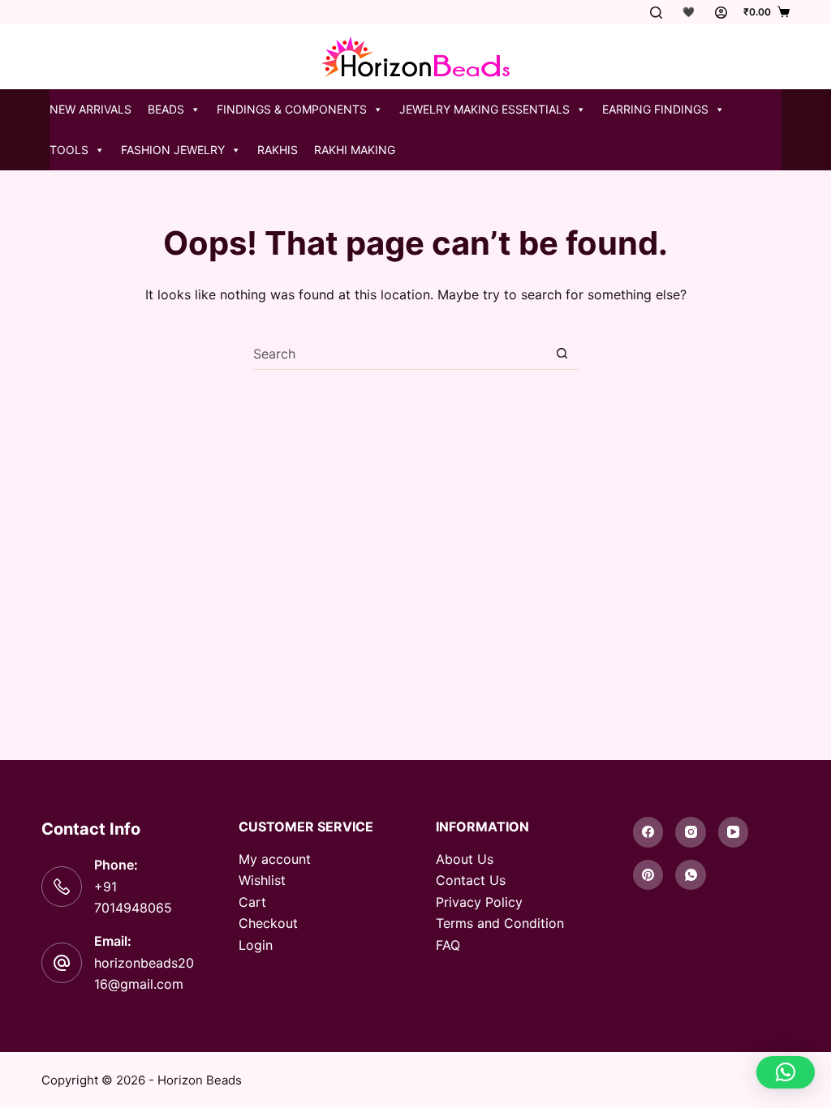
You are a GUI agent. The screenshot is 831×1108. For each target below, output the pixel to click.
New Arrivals (90, 109)
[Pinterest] (648, 875)
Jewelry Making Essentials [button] (484, 109)
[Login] (721, 12)
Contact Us (471, 880)
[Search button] (562, 353)
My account (275, 859)
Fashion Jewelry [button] (173, 150)
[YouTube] (733, 832)
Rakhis (277, 150)
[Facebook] (648, 832)
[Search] (656, 12)
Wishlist (262, 880)
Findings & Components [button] (292, 109)
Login (256, 945)
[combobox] (399, 353)
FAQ (448, 945)
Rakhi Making (354, 150)
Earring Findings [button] (655, 109)
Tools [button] (69, 150)
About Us (464, 859)
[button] (785, 1072)
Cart (252, 902)
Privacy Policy (479, 902)
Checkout (268, 923)
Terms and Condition (500, 923)
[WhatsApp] (690, 875)
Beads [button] (166, 109)
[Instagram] (690, 832)
